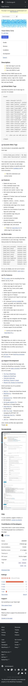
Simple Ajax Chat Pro (9, 415)
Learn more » (20, 271)
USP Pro (6, 419)
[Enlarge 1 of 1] (24, 433)
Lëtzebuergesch (9, 666)
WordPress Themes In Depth (11, 380)
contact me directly (16, 520)
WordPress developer (18, 354)
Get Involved (18, 639)
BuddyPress (5, 659)
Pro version (7, 278)
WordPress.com (6, 652)
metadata (24, 562)
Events (16, 642)
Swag (17, 647)
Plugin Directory (5, 6)
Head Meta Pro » (9, 332)
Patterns (17, 635)
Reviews (5, 46)
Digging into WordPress (10, 376)
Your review (4, 594)
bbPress (4, 657)
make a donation (15, 368)
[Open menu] (25, 2)
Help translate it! (14, 11)
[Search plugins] (16, 16)
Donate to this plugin (6, 618)
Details (5, 42)
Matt (3, 654)
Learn (2, 639)
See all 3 (25, 559)
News (2, 630)
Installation (6, 50)
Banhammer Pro (8, 398)
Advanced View (5, 570)
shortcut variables (16, 301)
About (3, 627)
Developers (4, 644)
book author (7, 356)
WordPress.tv (5, 647)
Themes (17, 630)
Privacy (3, 635)
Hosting (3, 632)
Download (4, 37)
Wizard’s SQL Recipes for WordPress (13, 382)
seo (25, 565)
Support (5, 57)
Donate (17, 644)
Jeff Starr (5, 33)
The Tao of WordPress (10, 374)
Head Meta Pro (16, 228)
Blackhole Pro (7, 393)
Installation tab (17, 168)
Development (6, 53)
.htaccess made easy (9, 378)
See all (25, 594)
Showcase (17, 627)
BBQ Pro (6, 391)
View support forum (6, 605)
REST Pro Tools (8, 411)
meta (20, 562)
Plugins (16, 632)
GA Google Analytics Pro (10, 402)
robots (21, 565)
